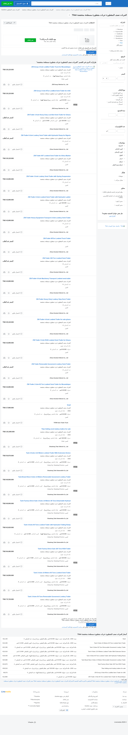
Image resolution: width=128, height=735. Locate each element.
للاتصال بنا (124, 702)
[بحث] (100, 3)
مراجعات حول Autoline (91, 706)
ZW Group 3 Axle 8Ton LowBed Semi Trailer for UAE (52, 91)
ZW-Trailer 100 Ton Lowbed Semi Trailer (57, 258)
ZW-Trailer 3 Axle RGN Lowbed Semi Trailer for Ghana (52, 340)
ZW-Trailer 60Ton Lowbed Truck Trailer (57, 238)
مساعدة (124, 699)
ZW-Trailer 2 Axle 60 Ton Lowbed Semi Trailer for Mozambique (49, 384)
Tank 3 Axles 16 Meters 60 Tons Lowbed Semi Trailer (52, 572)
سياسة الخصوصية (77, 55)
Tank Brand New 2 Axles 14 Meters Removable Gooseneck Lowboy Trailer (44, 477)
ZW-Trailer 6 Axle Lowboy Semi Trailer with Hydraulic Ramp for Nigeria (46, 135)
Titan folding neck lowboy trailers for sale (56, 429)
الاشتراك (91, 52)
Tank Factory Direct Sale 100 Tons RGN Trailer (54, 549)
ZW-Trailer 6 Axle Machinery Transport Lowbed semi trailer (50, 278)
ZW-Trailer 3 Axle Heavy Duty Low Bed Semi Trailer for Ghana (49, 115)
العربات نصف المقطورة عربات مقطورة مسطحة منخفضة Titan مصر (49, 681)
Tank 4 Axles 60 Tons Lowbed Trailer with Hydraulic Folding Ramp (47, 525)
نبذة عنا (125, 696)
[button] (8, 84)
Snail (69, 405)
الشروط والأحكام (93, 696)
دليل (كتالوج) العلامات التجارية (89, 709)
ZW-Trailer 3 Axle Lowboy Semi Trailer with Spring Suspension (48, 176)
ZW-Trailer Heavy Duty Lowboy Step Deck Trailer (53, 299)
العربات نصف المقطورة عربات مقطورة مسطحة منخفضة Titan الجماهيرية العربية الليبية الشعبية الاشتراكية (97, 681)
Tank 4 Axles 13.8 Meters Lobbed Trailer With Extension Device (48, 453)
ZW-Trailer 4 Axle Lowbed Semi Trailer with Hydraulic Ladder (49, 197)
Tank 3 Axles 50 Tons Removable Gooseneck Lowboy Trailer (49, 596)
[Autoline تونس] (120, 3)
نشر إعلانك (30, 40)
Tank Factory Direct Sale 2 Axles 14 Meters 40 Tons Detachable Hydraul (45, 501)
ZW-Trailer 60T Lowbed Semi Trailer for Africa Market (52, 155)
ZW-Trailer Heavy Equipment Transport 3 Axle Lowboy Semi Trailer (47, 218)
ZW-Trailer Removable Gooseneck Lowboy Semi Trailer (51, 364)
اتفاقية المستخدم (66, 55)
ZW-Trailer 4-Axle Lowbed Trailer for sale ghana (54, 319)
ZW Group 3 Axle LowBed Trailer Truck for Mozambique (51, 67)
